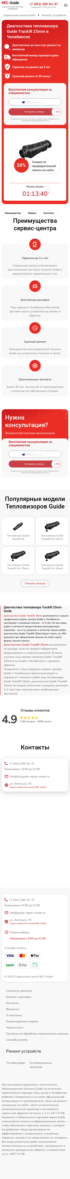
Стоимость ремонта (19, 990)
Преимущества (13, 213)
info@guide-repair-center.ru (28, 912)
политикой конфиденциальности (35, 120)
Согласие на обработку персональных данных (37, 1033)
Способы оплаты (17, 1039)
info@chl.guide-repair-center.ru (30, 776)
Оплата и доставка (18, 997)
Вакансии (12, 1009)
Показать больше (35, 583)
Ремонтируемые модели (22, 1021)
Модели (32, 213)
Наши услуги (14, 1027)
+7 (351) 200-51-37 (43, 4)
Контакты (48, 213)
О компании (14, 1015)
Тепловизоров (15, 1062)
